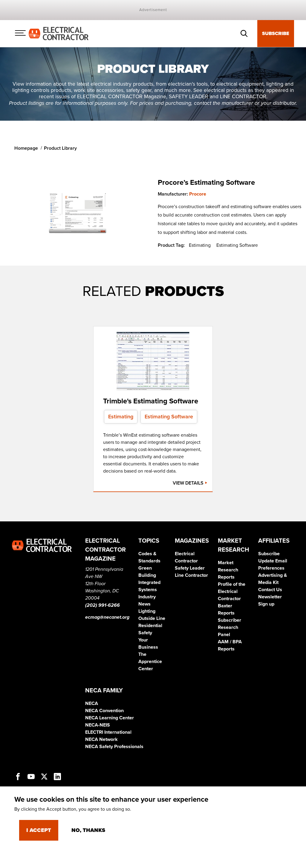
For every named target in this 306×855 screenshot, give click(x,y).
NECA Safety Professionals (114, 747)
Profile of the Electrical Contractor (231, 591)
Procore (197, 194)
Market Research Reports (228, 570)
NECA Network (101, 739)
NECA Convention (104, 711)
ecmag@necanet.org (107, 617)
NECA (91, 703)
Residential (150, 626)
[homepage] (58, 33)
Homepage (26, 148)
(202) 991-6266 (102, 605)
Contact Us (270, 590)
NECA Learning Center (109, 718)
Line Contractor (191, 575)
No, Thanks (88, 830)
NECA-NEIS (97, 725)
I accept (38, 830)
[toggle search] (244, 33)
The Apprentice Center (150, 661)
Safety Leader (190, 568)
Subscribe (275, 34)
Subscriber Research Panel (229, 627)
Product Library (60, 148)
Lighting (146, 611)
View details (189, 483)
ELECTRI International (108, 732)
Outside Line (151, 618)
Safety (145, 633)
